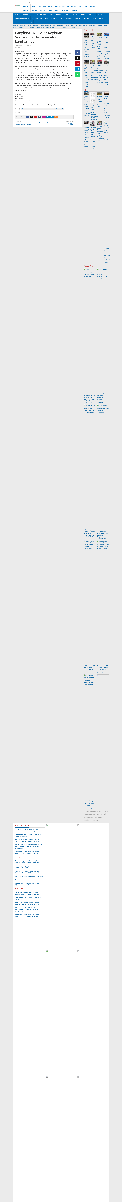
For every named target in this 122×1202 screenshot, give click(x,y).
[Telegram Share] (78, 69)
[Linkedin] (48, 117)
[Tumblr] (39, 117)
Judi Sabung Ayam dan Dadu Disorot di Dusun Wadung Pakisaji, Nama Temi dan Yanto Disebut (89, 533)
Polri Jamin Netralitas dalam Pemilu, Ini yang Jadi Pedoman (59, 122)
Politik (105, 814)
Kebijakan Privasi (102, 816)
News (85, 817)
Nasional (93, 814)
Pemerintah (87, 814)
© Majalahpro (87, 811)
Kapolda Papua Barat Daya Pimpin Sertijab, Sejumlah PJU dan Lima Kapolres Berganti (86, 47)
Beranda (94, 811)
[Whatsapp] (78, 74)
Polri (96, 817)
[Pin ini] (78, 63)
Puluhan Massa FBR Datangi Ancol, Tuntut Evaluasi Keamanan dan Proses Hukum (89, 669)
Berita (94, 813)
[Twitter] (31, 117)
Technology (95, 820)
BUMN (98, 819)
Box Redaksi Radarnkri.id (90, 816)
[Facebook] (27, 117)
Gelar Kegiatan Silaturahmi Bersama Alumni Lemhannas (38, 109)
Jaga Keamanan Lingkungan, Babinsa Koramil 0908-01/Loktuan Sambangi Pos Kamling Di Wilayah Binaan (87, 136)
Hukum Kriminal (88, 813)
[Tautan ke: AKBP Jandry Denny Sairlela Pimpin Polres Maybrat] (92, 34)
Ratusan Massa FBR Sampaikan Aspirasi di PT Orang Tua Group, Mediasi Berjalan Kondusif (102, 669)
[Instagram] (44, 117)
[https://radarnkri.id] (17, 5)
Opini (105, 813)
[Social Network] (81, 10)
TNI (106, 811)
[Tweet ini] (78, 58)
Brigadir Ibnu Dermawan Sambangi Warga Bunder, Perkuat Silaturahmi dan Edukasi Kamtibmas (100, 73)
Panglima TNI (59, 109)
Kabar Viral (100, 811)
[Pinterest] (35, 117)
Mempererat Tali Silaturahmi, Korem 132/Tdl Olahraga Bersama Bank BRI (27, 122)
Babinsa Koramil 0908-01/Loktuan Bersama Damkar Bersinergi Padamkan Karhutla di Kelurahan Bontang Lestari (29, 846)
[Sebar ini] (78, 52)
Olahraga (86, 819)
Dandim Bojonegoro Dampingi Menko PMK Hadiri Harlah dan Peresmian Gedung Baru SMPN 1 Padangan (107, 47)
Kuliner (103, 819)
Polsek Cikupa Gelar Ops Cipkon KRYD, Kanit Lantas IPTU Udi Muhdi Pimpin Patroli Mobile (86, 75)
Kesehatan (100, 813)
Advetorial (90, 817)
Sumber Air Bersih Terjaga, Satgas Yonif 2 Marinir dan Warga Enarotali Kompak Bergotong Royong (100, 48)
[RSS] (56, 117)
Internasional (87, 820)
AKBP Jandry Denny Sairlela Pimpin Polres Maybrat (92, 42)
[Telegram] (52, 117)
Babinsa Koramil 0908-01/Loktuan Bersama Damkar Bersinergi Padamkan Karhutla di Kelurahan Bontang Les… (87, 106)
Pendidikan (99, 814)
